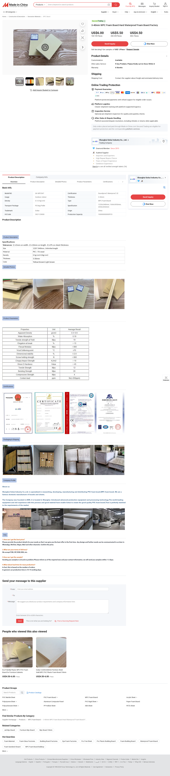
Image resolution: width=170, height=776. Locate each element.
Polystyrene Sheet (8, 701)
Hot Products (28, 759)
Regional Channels (112, 759)
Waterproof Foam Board (149, 741)
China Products (40, 759)
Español (38, 762)
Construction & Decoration (17, 16)
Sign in (165, 6)
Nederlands (89, 762)
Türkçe (130, 762)
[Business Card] (164, 187)
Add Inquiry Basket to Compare (45, 90)
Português (46, 762)
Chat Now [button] (151, 44)
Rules (166, 12)
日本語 (110, 762)
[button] (118, 182)
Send (20, 621)
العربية (97, 762)
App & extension (139, 12)
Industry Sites (100, 759)
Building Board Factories (48, 741)
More (4, 751)
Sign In (95, 166)
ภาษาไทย (123, 762)
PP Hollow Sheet (50, 706)
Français (55, 762)
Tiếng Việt (138, 762)
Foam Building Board (127, 741)
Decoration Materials (34, 16)
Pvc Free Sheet (86, 741)
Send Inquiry (110, 44)
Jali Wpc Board (9, 730)
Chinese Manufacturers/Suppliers (57, 759)
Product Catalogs (34, 692)
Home (4, 16)
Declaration (109, 767)
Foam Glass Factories (27, 741)
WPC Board (46, 16)
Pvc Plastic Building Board (106, 741)
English (31, 762)
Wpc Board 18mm (45, 730)
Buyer (115, 12)
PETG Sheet (130, 706)
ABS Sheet (88, 706)
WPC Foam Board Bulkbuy (34, 747)
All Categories (10, 12)
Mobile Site (135, 759)
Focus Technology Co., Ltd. (69, 767)
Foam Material (9, 741)
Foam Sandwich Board (12, 747)
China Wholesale (75, 759)
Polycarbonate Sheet (9, 706)
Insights (143, 759)
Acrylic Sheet (131, 697)
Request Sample (133, 49)
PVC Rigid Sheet (90, 701)
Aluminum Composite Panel (53, 701)
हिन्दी (116, 762)
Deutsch (80, 762)
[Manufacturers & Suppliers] (15, 4)
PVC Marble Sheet (8, 697)
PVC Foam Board (50, 697)
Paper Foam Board (133, 701)
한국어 (104, 762)
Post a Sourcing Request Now (67, 621)
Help (126, 12)
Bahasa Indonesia (149, 762)
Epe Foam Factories (69, 741)
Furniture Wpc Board (27, 730)
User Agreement (98, 767)
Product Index (125, 759)
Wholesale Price (88, 759)
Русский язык (64, 762)
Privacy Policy (119, 767)
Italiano (73, 762)
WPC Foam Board (91, 697)
